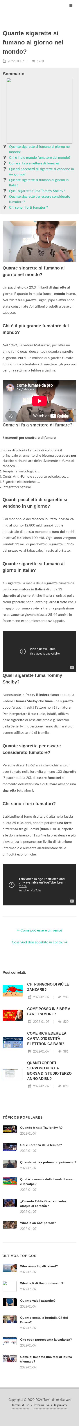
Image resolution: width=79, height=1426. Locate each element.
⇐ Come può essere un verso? (39, 930)
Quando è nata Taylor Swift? (41, 1127)
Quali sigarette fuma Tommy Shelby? (37, 191)
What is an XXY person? (38, 1223)
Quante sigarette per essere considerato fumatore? (39, 199)
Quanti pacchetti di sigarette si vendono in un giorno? (41, 171)
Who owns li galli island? (39, 1266)
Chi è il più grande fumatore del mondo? (39, 157)
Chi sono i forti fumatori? (28, 207)
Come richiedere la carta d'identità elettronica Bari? (46, 1039)
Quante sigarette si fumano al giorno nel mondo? (39, 149)
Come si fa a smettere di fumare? (34, 163)
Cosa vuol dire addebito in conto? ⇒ (39, 942)
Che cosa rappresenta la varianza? (46, 1339)
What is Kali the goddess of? (42, 1283)
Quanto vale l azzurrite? (38, 1300)
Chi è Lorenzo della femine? (41, 1145)
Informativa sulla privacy (50, 1405)
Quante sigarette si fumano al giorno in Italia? (39, 182)
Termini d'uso (20, 1405)
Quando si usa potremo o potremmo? (48, 1162)
